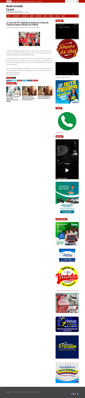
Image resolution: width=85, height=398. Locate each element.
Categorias (16, 16)
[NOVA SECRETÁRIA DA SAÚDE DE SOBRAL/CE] (45, 91)
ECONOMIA (38, 16)
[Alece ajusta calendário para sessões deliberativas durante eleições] (13, 91)
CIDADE (45, 16)
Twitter (14, 80)
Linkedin (25, 80)
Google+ (20, 80)
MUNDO (32, 16)
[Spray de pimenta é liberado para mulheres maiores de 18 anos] (29, 91)
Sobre (63, 16)
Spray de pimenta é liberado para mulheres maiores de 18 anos (14, 1)
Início (9, 16)
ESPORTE (51, 16)
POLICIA (57, 16)
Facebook (9, 80)
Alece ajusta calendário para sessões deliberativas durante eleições (13, 99)
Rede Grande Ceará (14, 7)
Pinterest (36, 80)
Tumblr (30, 80)
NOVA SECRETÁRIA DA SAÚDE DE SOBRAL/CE (39, 1)
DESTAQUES (25, 16)
